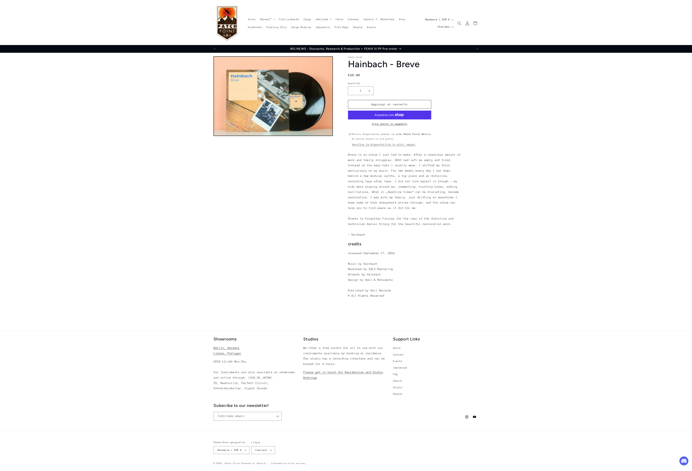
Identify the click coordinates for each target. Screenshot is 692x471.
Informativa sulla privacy (288, 463)
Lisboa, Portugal (227, 353)
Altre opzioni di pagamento (389, 124)
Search (397, 380)
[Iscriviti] (277, 416)
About (397, 348)
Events (397, 361)
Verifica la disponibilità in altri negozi (384, 144)
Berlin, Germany (226, 348)
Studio (397, 387)
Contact (398, 354)
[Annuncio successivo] (477, 48)
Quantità (354, 83)
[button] (267, 19)
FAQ (395, 374)
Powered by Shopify (254, 463)
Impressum (400, 367)
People (397, 393)
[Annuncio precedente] (215, 48)
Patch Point (232, 463)
